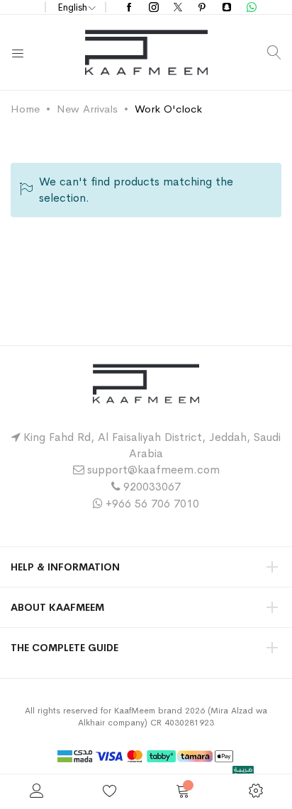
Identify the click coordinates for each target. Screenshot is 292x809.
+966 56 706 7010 (152, 503)
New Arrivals (87, 108)
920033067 (152, 486)
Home (25, 108)
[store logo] (146, 52)
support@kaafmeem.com (153, 469)
